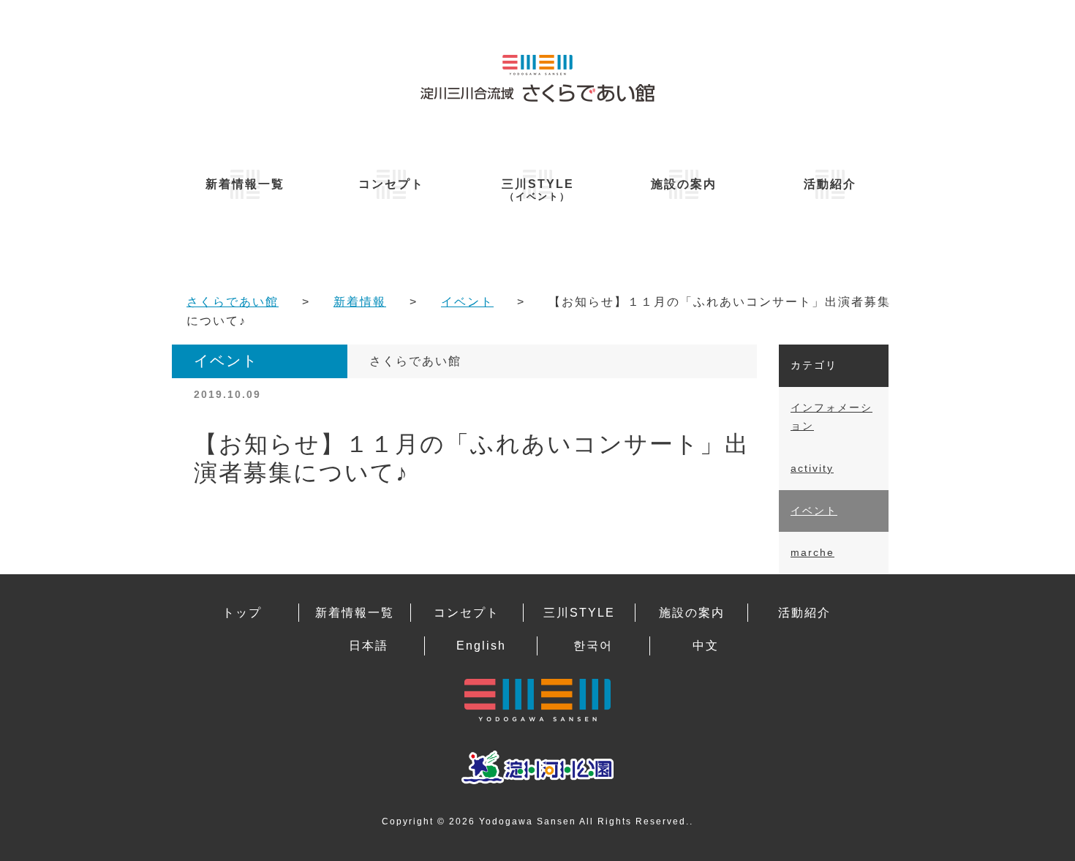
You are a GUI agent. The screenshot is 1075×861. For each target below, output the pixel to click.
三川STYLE (538, 190)
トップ (242, 612)
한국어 (593, 645)
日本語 (368, 645)
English (481, 645)
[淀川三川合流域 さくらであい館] (537, 78)
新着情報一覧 (244, 184)
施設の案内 (684, 184)
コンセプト (391, 184)
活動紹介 (830, 184)
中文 (706, 645)
